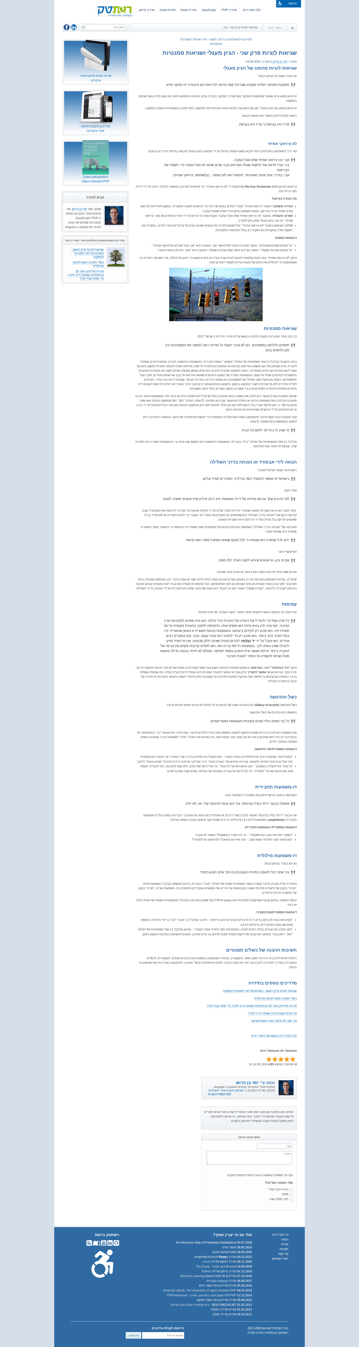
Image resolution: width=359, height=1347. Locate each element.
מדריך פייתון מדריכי (219, 1271)
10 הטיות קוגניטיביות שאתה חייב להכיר (272, 1013)
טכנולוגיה (271, 1332)
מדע (260, 1332)
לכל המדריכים (251, 10)
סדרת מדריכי (223, 1309)
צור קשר (283, 1253)
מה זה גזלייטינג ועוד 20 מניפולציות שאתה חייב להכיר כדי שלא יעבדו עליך (252, 1005)
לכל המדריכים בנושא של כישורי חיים (274, 1035)
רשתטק (283, 1332)
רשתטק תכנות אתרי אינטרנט (226, 1090)
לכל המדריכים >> (219, 1094)
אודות (284, 1244)
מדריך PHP (229, 10)
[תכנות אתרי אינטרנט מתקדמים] (118, 6)
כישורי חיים (275, 27)
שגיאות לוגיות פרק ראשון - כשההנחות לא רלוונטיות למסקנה (260, 991)
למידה (251, 1332)
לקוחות (284, 1249)
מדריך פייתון (147, 10)
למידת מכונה (167, 10)
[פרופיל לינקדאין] (109, 1244)
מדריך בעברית (221, 1280)
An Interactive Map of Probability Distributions (206, 1242)
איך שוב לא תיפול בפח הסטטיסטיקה (274, 1020)
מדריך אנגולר (188, 10)
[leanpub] (96, 1244)
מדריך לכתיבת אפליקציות (215, 1257)
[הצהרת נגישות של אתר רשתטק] (102, 1263)
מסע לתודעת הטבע (224, 1252)
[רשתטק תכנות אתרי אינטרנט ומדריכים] (293, 30)
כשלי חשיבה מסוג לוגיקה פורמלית (275, 998)
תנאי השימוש (280, 1258)
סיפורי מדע (229, 1247)
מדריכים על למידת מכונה (208, 1276)
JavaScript (209, 10)
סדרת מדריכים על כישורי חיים (217, 1285)
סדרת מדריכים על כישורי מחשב (216, 1300)
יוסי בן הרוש (280, 61)
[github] (116, 1244)
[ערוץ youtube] (103, 1244)
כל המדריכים (280, 1234)
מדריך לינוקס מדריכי (219, 1261)
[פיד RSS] (89, 1244)
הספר (284, 1239)
